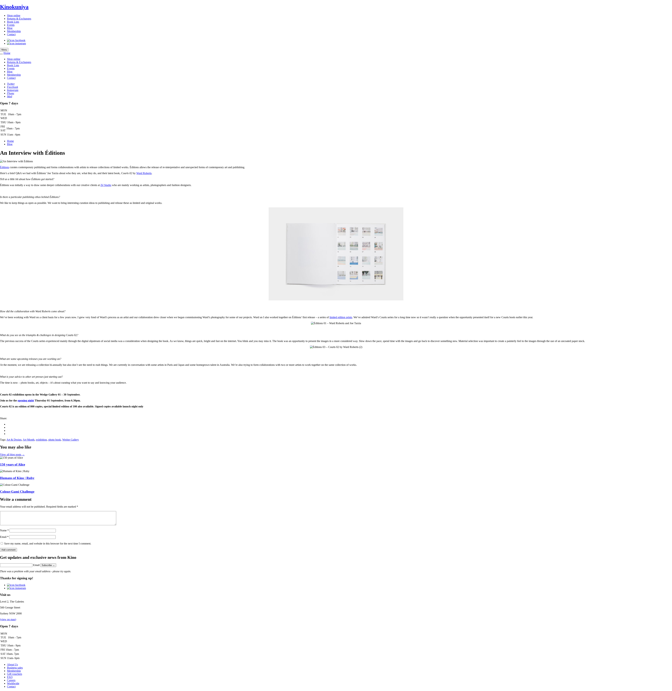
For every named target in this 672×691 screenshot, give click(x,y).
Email (4, 536)
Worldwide (13, 683)
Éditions (4, 167)
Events (11, 24)
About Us (12, 664)
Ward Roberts (144, 173)
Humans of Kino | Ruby (17, 478)
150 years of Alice (12, 464)
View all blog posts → (12, 454)
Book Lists (13, 21)
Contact (11, 34)
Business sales (15, 667)
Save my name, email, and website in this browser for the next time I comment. (47, 543)
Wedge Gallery (70, 439)
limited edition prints (341, 317)
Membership (14, 31)
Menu (4, 49)
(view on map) (8, 619)
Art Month (28, 439)
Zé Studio (105, 185)
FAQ (10, 677)
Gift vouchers (14, 673)
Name (4, 530)
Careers (11, 680)
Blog (9, 28)
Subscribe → (48, 565)
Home (7, 53)
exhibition (41, 439)
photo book (54, 439)
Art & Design (14, 439)
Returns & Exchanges (19, 18)
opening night (26, 400)
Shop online (13, 15)
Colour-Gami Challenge (17, 491)
